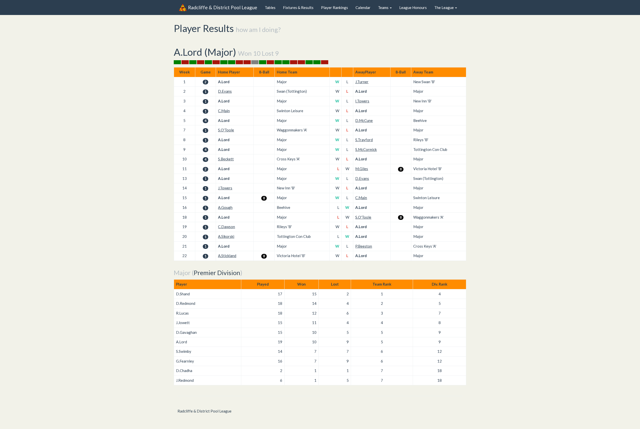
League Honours (413, 7)
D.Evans (225, 91)
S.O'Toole (226, 130)
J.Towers (225, 188)
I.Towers (362, 101)
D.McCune (364, 120)
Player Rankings (334, 7)
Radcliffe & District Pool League (222, 7)
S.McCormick (366, 149)
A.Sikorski (226, 236)
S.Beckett (226, 159)
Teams (383, 7)
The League (444, 7)
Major (220, 52)
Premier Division (217, 272)
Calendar (363, 7)
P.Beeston (363, 246)
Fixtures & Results (298, 7)
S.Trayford (364, 139)
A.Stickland (227, 255)
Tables (270, 7)
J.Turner (361, 81)
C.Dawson (226, 226)
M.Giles (361, 168)
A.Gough (225, 207)
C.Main (224, 110)
